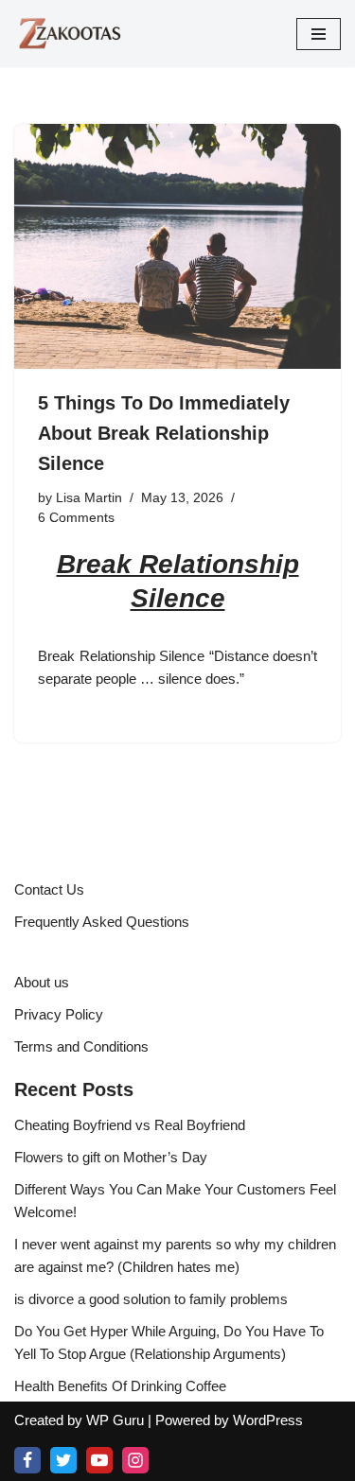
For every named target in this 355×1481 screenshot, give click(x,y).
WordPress (268, 1420)
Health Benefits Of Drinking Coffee (120, 1386)
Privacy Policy (58, 1014)
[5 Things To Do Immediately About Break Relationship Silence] (177, 246)
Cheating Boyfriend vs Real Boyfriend (129, 1125)
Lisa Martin (89, 498)
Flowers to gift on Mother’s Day (110, 1157)
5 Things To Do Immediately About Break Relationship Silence (164, 433)
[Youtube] (99, 1460)
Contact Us (49, 889)
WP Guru (115, 1420)
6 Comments (76, 518)
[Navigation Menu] (318, 34)
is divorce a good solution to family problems (151, 1299)
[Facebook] (27, 1460)
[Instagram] (135, 1460)
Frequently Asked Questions (101, 922)
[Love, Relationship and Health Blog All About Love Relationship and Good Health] (71, 33)
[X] (63, 1460)
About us (41, 982)
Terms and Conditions (81, 1046)
